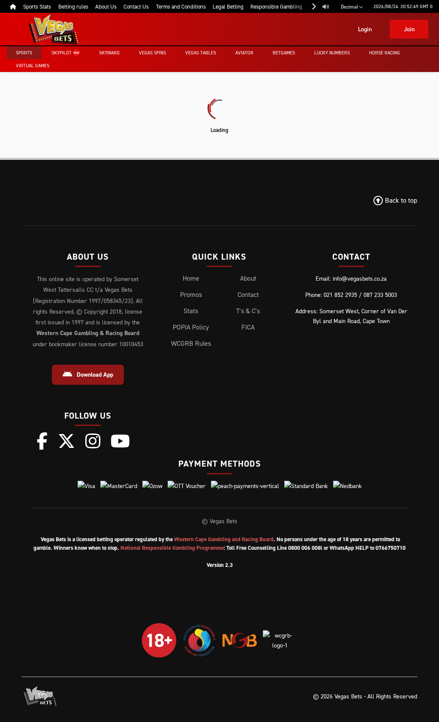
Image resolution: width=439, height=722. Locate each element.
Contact (248, 294)
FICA (248, 327)
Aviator (244, 53)
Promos (191, 294)
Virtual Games (32, 66)
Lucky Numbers (332, 53)
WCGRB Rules (191, 343)
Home (191, 278)
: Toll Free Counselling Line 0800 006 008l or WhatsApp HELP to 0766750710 (263, 547)
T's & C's (248, 310)
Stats (190, 310)
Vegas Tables (200, 53)
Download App (95, 374)
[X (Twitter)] (66, 440)
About (248, 278)
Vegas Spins (152, 53)
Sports (24, 53)
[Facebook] (42, 440)
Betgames (284, 53)
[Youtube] (120, 440)
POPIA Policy (191, 327)
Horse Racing (384, 53)
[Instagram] (92, 440)
